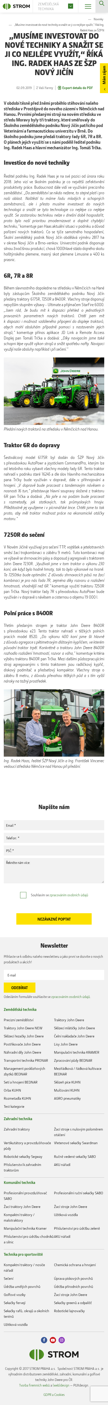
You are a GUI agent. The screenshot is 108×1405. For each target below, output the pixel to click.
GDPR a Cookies (54, 1394)
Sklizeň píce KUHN (67, 1082)
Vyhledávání (101, 6)
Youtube (53, 1340)
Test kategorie (14, 1106)
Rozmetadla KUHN (17, 1098)
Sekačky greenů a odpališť (73, 1302)
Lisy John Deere (66, 1044)
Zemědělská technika (20, 1009)
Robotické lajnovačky (69, 1310)
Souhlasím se (59, 895)
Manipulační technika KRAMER (76, 1052)
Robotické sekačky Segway (23, 1156)
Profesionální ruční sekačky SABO (78, 1192)
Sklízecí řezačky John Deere (24, 1036)
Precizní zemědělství (18, 1019)
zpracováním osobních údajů (68, 895)
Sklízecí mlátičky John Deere (74, 1028)
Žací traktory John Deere (22, 1206)
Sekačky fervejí (14, 1302)
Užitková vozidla (66, 1214)
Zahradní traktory (17, 1129)
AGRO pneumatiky (67, 1098)
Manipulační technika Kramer (25, 1228)
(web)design (61, 1385)
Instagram (62, 1340)
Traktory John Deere (69, 1019)
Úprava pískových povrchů (73, 1278)
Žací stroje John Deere (70, 1206)
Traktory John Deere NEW (23, 1028)
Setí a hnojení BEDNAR (20, 1082)
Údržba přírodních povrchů (73, 1286)
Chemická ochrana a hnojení (75, 1264)
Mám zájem (103, 75)
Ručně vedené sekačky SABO (75, 1156)
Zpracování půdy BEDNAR (73, 1060)
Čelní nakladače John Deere (74, 1036)
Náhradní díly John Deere (22, 1052)
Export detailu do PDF (77, 88)
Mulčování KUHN (67, 1090)
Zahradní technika (18, 1118)
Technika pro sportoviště (23, 1254)
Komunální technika (19, 1182)
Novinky (98, 19)
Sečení (8, 1278)
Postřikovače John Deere (22, 1044)
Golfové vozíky (15, 1294)
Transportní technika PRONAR (26, 1060)
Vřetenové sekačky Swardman (76, 1142)
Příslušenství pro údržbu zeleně (77, 1228)
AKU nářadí (62, 1164)
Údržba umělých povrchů (22, 1286)
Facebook (44, 1340)
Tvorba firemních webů (34, 1385)
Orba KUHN (12, 1090)
